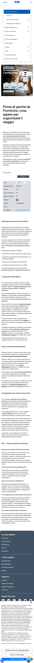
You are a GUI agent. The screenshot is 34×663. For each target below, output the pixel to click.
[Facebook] (8, 600)
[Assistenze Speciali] (31, 2)
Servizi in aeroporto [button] (10, 31)
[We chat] (30, 600)
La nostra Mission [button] (8, 535)
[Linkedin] (3, 600)
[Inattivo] (16, 192)
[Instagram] (19, 600)
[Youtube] (25, 600)
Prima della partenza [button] (11, 11)
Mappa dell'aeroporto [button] (11, 27)
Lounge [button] (7, 47)
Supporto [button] (5, 577)
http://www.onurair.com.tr (22, 210)
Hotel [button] (6, 51)
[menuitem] (5, 538)
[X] (14, 600)
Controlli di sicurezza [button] (12, 19)
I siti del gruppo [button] (8, 557)
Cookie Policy (14, 643)
